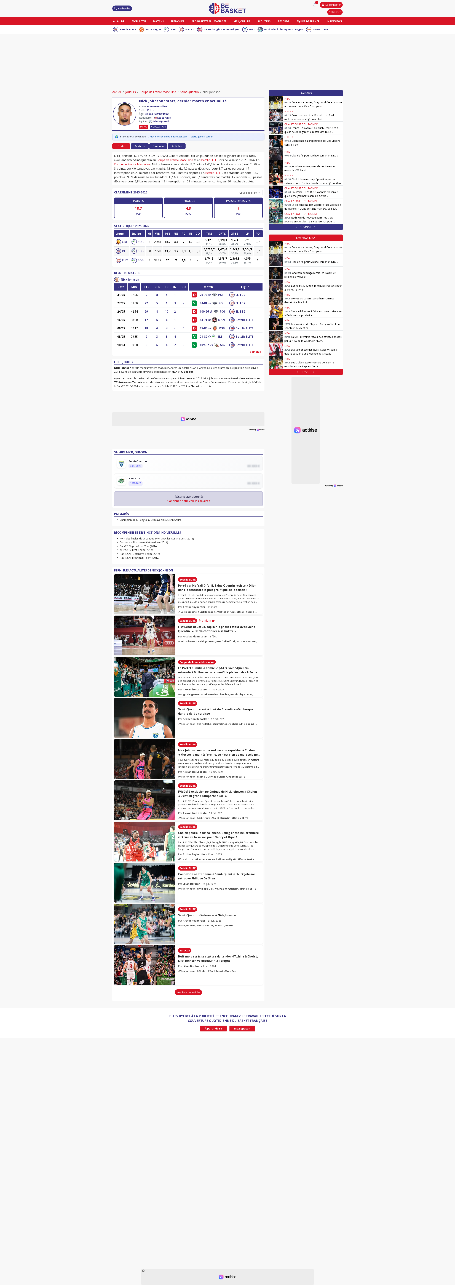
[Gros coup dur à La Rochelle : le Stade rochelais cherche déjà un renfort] (276, 115)
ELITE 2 (189, 29)
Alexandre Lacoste (195, 689)
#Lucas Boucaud (246, 641)
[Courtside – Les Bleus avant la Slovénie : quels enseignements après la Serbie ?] (276, 192)
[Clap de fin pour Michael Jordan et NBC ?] (276, 153)
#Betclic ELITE (236, 723)
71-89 (203, 337)
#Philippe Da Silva (207, 888)
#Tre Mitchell (186, 859)
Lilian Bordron (191, 883)
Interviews (334, 21)
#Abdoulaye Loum (241, 694)
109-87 (204, 345)
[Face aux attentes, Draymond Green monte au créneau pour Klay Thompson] (276, 102)
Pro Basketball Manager (208, 21)
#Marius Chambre (218, 694)
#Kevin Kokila (245, 859)
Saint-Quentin (189, 92)
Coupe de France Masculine (158, 92)
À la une (119, 21)
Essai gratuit (242, 1028)
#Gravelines (219, 723)
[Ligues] (325, 29)
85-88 (203, 328)
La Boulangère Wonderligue (221, 29)
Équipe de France (308, 21)
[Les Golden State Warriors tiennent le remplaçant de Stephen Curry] (276, 362)
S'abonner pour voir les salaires (188, 501)
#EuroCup (230, 971)
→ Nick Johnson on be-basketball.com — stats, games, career (180, 136)
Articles (177, 146)
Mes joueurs (242, 21)
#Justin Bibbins (187, 611)
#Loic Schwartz (187, 641)
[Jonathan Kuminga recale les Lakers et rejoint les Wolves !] (276, 166)
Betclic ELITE (128, 29)
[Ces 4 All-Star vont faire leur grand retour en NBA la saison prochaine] (276, 311)
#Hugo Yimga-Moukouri (192, 694)
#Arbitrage (203, 818)
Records (283, 21)
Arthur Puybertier (194, 607)
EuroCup (185, 950)
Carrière (158, 146)
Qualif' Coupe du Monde (301, 124)
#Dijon (240, 611)
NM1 (252, 29)
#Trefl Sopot (215, 971)
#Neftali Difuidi (225, 611)
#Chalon (222, 776)
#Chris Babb (204, 723)
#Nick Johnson (206, 611)
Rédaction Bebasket (196, 719)
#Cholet (202, 971)
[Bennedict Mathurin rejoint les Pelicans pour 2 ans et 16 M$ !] (276, 286)
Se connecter (333, 4)
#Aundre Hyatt (227, 859)
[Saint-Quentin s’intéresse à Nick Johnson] (144, 924)
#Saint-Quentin (206, 776)
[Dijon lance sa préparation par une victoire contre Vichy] (276, 141)
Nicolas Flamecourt (195, 636)
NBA (173, 29)
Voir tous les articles (188, 992)
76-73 (203, 295)
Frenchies (177, 21)
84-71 (203, 320)
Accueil (116, 92)
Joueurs (130, 92)
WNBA (317, 29)
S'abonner (335, 12)
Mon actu (139, 21)
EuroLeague (153, 29)
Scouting (264, 21)
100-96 (204, 311)
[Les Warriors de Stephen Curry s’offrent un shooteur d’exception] (276, 324)
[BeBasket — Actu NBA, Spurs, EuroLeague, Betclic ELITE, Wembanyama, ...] (227, 8)
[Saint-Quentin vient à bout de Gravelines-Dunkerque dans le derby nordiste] (144, 718)
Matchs (158, 21)
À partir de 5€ (213, 1028)
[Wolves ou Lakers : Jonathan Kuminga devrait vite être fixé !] (276, 298)
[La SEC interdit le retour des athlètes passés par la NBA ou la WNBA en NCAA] (276, 337)
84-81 (203, 303)
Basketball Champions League (283, 29)
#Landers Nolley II (206, 859)
